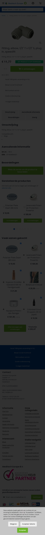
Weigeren (13, 524)
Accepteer (22, 530)
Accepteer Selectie (28, 524)
